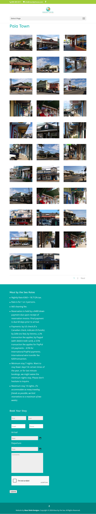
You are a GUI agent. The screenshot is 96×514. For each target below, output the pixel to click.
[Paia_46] (21, 203)
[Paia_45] (48, 203)
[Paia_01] (75, 50)
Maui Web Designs (31, 510)
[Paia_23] (48, 268)
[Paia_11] (48, 50)
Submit (13, 491)
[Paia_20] (21, 181)
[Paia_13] (75, 159)
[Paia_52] (48, 225)
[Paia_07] (48, 72)
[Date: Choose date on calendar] (40, 438)
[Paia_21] (21, 225)
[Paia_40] (21, 137)
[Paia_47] (48, 137)
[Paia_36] (21, 50)
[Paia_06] (48, 247)
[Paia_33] (48, 181)
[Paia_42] (75, 247)
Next (83, 278)
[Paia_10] (21, 159)
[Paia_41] (75, 203)
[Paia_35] (48, 93)
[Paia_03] (21, 247)
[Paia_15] (21, 72)
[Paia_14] (21, 93)
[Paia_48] (21, 268)
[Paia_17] (48, 159)
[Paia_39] (21, 115)
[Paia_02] (75, 72)
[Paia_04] (75, 93)
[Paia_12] (75, 115)
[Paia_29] (75, 225)
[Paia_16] (75, 137)
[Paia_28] (75, 181)
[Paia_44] (48, 115)
